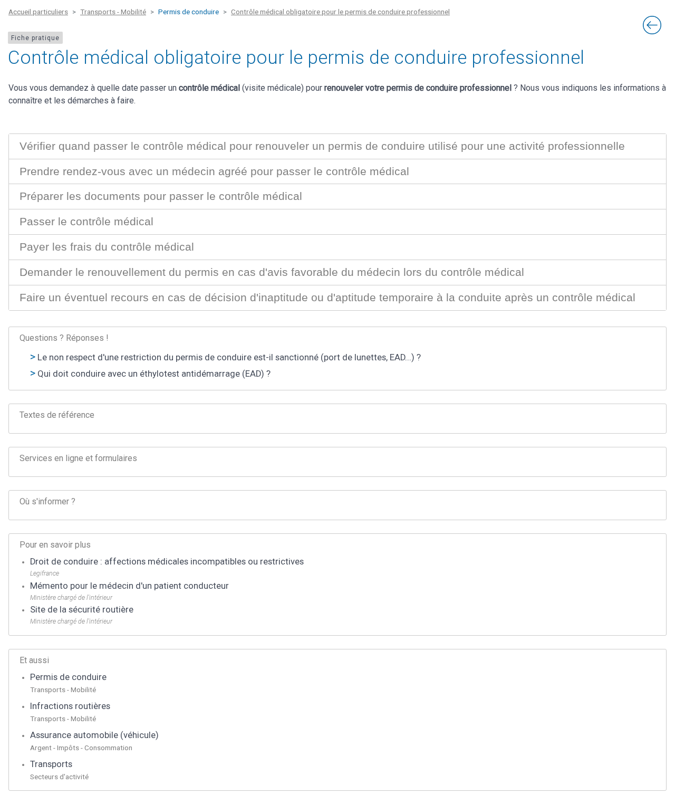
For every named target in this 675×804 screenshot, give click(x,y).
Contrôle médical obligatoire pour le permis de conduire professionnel (340, 11)
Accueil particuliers (38, 11)
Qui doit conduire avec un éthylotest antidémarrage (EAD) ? (154, 374)
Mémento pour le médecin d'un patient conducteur (129, 586)
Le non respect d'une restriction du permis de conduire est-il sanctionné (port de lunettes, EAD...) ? (229, 357)
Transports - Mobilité (113, 11)
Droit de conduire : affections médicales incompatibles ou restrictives (167, 562)
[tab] (337, 146)
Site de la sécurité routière (81, 610)
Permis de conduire (68, 677)
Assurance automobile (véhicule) (94, 735)
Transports (51, 764)
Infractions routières (70, 706)
